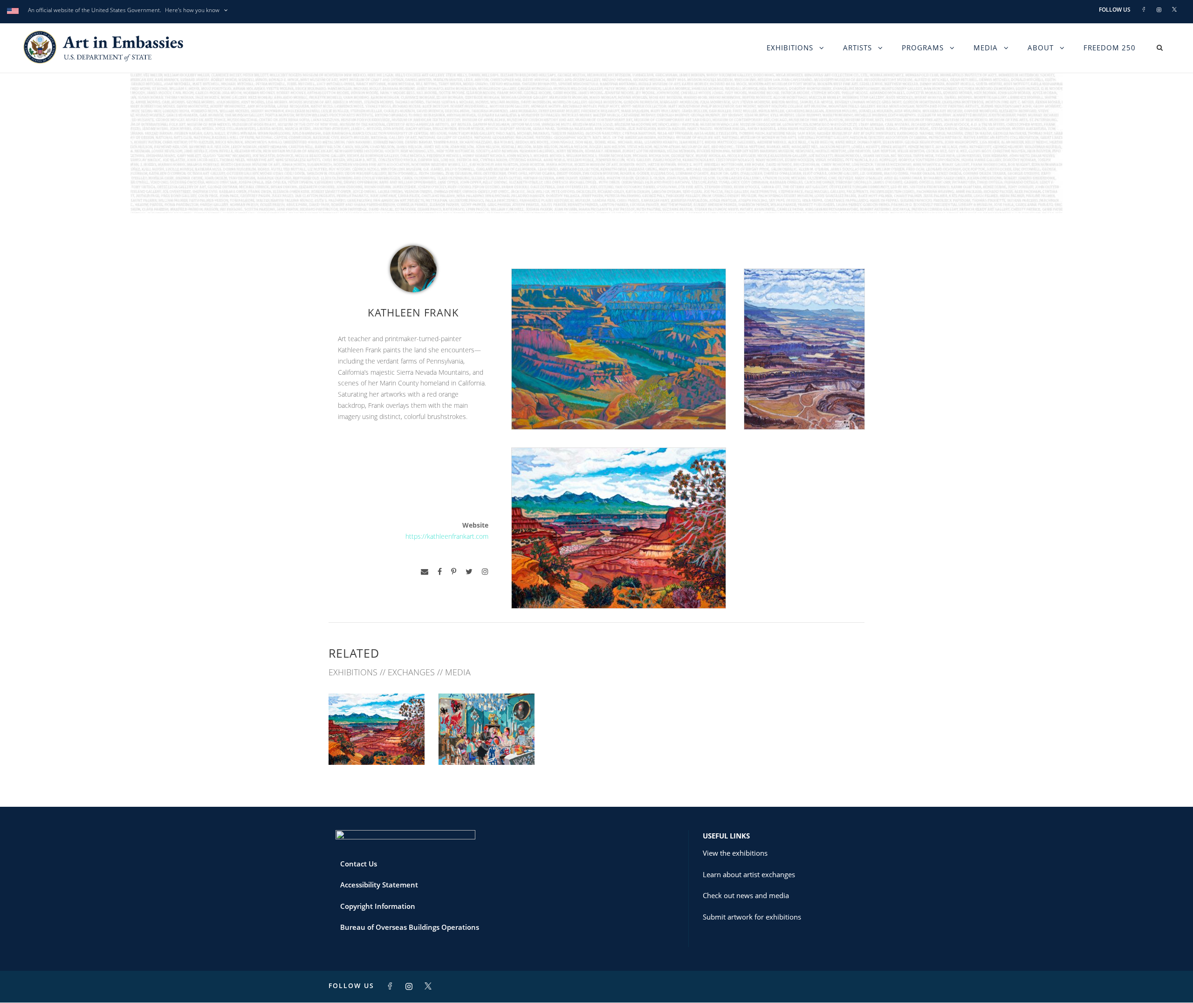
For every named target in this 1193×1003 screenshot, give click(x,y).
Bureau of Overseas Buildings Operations (409, 927)
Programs (923, 47)
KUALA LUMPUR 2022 (487, 744)
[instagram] (485, 571)
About (1041, 47)
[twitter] (469, 571)
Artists (857, 47)
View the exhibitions (735, 853)
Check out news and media (746, 895)
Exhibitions (790, 47)
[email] (424, 571)
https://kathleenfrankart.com (446, 536)
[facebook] (440, 571)
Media (986, 47)
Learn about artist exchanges (749, 874)
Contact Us (358, 863)
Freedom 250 (1109, 47)
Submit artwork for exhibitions (752, 916)
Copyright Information (377, 906)
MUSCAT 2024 (377, 744)
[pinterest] (453, 571)
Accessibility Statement (379, 884)
